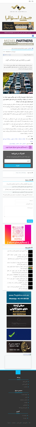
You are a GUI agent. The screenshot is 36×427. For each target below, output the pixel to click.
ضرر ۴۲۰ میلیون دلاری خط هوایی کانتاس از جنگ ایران (22, 187)
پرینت (25, 54)
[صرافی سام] (19, 353)
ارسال (29, 54)
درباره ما (25, 418)
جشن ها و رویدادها (23, 408)
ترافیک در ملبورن (14, 139)
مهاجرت (25, 402)
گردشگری (25, 405)
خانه (29, 423)
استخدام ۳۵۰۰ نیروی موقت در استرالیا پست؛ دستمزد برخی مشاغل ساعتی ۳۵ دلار (17, 195)
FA (32, 1)
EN (29, 1)
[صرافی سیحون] (19, 328)
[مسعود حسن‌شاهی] (18, 369)
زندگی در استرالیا (23, 400)
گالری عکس (24, 384)
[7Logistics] (19, 303)
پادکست (25, 387)
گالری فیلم (25, 381)
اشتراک (17, 166)
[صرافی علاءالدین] (27, 354)
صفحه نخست (24, 395)
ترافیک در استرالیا (22, 139)
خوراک (8, 423)
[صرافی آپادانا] (19, 315)
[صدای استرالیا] (16, 13)
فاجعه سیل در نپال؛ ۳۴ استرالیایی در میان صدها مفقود (22, 192)
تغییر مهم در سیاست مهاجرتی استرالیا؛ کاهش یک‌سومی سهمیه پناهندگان (18, 189)
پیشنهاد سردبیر (12, 144)
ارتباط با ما (24, 415)
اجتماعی (29, 48)
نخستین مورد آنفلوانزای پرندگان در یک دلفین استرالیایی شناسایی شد (19, 184)
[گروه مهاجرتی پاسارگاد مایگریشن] (19, 340)
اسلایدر (17, 144)
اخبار (20, 144)
